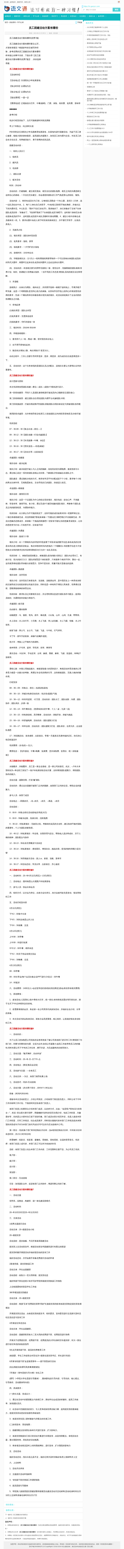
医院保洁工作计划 (93, 116)
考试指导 (64, 16)
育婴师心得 (91, 87)
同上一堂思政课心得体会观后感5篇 (99, 140)
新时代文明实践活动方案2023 (97, 71)
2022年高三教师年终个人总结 (97, 27)
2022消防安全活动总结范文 (96, 59)
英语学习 (54, 16)
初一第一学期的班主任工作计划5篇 (99, 83)
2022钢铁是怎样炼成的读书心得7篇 (99, 105)
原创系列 (12, 22)
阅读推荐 (45, 16)
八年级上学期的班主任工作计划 (98, 31)
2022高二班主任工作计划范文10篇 (99, 63)
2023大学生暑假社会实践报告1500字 (100, 132)
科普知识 (73, 16)
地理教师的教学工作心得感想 (97, 79)
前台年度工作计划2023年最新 (97, 75)
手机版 (79, 22)
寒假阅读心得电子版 (94, 43)
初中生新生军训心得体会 (95, 136)
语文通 (6, 2)
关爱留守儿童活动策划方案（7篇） (99, 95)
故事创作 (13, 2)
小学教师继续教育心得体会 (96, 124)
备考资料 (101, 16)
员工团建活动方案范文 (20, 1515)
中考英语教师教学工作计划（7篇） (99, 35)
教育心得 (27, 2)
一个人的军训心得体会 (95, 144)
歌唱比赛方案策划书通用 (95, 120)
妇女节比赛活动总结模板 (95, 55)
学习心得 (36, 16)
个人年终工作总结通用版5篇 (97, 112)
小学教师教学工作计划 (95, 108)
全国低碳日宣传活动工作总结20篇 (99, 51)
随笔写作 (20, 2)
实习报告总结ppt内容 (94, 47)
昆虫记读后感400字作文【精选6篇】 (99, 67)
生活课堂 (82, 16)
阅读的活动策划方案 (19, 1518)
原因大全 (92, 16)
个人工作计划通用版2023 (96, 128)
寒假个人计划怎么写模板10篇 (97, 91)
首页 (6, 22)
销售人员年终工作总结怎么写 (97, 39)
